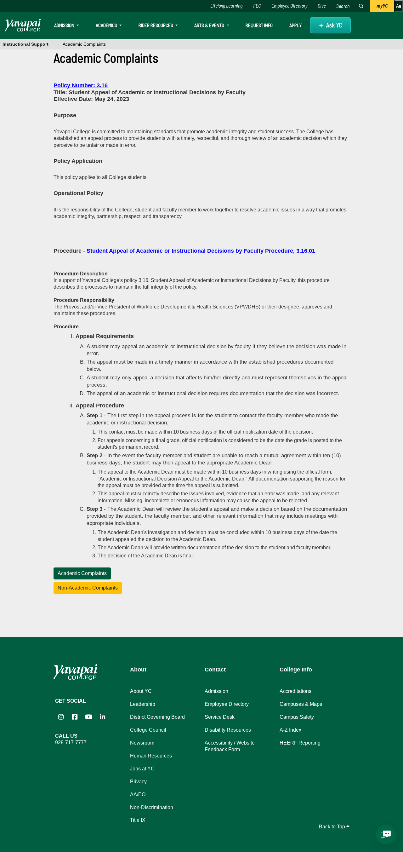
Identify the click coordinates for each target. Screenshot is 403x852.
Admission (64, 25)
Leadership (142, 704)
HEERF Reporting (300, 743)
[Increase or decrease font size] (398, 6)
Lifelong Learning (226, 6)
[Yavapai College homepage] (23, 25)
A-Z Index (290, 730)
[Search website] (361, 6)
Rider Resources (156, 25)
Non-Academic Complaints (88, 587)
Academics (107, 25)
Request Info (259, 25)
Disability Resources (228, 730)
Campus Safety (297, 717)
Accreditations (295, 691)
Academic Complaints (82, 573)
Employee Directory (289, 6)
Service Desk (220, 717)
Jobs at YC (142, 768)
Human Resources (151, 755)
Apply (295, 25)
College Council (148, 730)
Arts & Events (209, 25)
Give (322, 6)
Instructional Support (25, 44)
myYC (382, 6)
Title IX (137, 820)
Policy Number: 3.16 (81, 85)
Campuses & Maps (301, 704)
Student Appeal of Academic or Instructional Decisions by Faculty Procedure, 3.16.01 (201, 251)
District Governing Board (157, 717)
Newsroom (142, 743)
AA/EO (137, 794)
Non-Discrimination (151, 807)
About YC (141, 691)
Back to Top (332, 826)
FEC (257, 6)
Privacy (138, 781)
